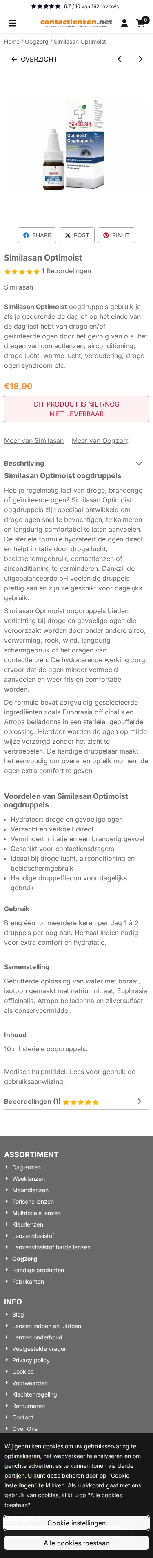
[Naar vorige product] (120, 59)
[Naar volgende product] (140, 59)
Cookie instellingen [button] (76, 1523)
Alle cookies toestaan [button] (76, 1543)
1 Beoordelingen (66, 271)
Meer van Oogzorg (101, 440)
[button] (12, 23)
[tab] (76, 463)
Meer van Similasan (34, 440)
